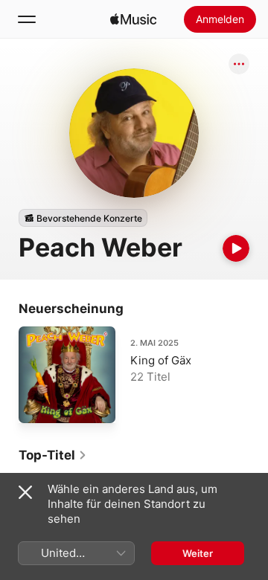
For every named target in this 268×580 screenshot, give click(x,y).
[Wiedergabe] (236, 248)
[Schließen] (25, 492)
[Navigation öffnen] (26, 19)
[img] (133, 19)
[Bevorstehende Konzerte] (83, 218)
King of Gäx (160, 360)
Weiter (197, 553)
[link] (53, 455)
